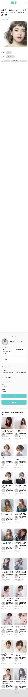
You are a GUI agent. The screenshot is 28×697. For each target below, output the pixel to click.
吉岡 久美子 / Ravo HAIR (16, 343)
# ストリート (10, 56)
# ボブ (9, 52)
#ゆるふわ (23, 61)
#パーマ (7, 61)
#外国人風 (15, 61)
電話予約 (14, 404)
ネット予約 (14, 397)
